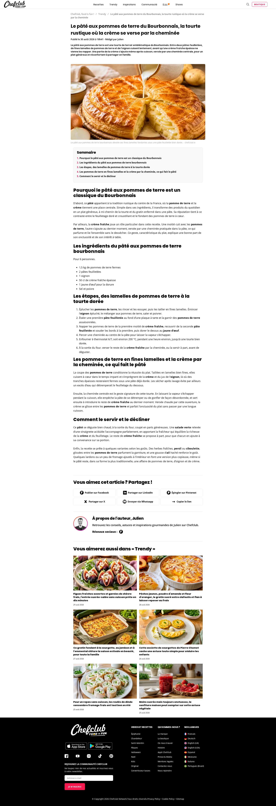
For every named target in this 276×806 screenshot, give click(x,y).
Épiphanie (135, 733)
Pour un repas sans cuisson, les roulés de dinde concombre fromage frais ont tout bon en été (103, 703)
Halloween (136, 752)
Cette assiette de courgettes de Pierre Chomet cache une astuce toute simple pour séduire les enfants (169, 651)
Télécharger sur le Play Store (100, 746)
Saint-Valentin (137, 743)
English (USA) (194, 747)
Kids (133, 761)
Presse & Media (165, 756)
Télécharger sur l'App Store (76, 746)
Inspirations (129, 4)
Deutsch (191, 738)
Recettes (98, 4)
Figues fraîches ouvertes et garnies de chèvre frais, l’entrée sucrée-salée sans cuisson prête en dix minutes (104, 597)
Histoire (161, 747)
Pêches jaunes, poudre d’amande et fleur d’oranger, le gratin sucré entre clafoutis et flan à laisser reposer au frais (170, 597)
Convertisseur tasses (140, 770)
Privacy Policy (153, 799)
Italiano (191, 761)
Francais (191, 733)
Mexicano (192, 756)
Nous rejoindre (165, 770)
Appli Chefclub (164, 752)
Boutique (259, 4)
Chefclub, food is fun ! (82, 14)
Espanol (191, 752)
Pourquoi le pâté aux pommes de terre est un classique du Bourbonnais (120, 158)
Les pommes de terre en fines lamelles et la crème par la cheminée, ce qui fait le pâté (127, 171)
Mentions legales (165, 761)
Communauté (149, 4)
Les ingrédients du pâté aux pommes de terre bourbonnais (112, 162)
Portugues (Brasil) (196, 766)
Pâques (134, 747)
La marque (163, 733)
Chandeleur (136, 738)
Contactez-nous (165, 766)
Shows (179, 4)
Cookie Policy (168, 799)
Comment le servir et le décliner (97, 176)
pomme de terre (179, 203)
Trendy (113, 4)
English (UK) (193, 743)
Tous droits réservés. (137, 799)
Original (135, 766)
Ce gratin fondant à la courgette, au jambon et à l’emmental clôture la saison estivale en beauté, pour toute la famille (104, 651)
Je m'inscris (75, 786)
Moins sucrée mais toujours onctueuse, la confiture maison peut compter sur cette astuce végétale (169, 705)
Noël (133, 756)
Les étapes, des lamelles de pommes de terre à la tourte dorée (114, 167)
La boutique (163, 738)
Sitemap (180, 799)
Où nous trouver (165, 743)
